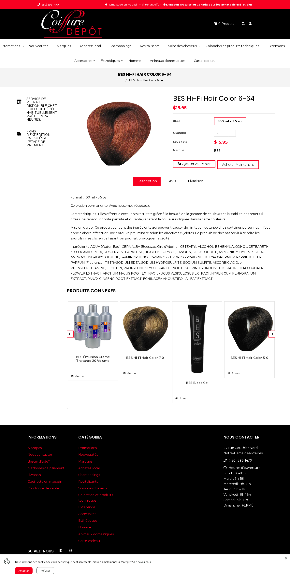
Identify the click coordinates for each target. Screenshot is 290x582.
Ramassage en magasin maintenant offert (134, 4)
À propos (35, 448)
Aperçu (79, 375)
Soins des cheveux (92, 488)
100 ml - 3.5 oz (230, 121)
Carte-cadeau (89, 541)
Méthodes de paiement (46, 468)
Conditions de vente (43, 488)
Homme (84, 527)
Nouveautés (88, 454)
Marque (178, 150)
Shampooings (89, 475)
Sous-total (180, 141)
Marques (85, 461)
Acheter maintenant (238, 165)
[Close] (286, 558)
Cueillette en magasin (45, 481)
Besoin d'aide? (39, 461)
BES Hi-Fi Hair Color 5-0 (249, 358)
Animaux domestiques (96, 534)
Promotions (87, 448)
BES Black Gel (197, 383)
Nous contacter (40, 454)
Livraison (196, 181)
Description (147, 181)
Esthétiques (87, 520)
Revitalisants (88, 481)
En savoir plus (142, 562)
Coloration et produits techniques (95, 497)
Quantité (179, 133)
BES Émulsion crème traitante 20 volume (93, 359)
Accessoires (87, 514)
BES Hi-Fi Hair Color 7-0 (145, 358)
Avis (172, 181)
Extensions (86, 507)
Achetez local (89, 468)
